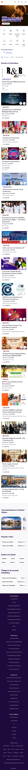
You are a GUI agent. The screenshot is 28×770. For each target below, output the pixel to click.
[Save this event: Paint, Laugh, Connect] (21, 460)
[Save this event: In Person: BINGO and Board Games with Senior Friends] (21, 403)
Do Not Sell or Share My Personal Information (14, 763)
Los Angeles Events (14, 705)
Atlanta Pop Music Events (14, 691)
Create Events (14, 599)
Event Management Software (14, 655)
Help (12, 749)
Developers (16, 752)
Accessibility (15, 756)
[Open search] (15, 2)
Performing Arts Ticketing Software (14, 641)
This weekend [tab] (19, 57)
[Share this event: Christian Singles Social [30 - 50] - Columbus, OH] (24, 432)
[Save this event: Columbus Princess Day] (21, 131)
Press (21, 749)
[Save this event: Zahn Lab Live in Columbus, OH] (21, 241)
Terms (4, 756)
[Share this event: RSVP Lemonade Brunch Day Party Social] (24, 375)
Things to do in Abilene (7, 542)
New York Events (14, 695)
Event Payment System (14, 648)
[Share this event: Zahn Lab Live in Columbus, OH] (24, 241)
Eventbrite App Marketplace (14, 616)
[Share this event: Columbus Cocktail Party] (24, 157)
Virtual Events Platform (14, 662)
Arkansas (12, 562)
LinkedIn (14, 731)
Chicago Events (14, 698)
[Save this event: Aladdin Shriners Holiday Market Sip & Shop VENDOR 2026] (21, 347)
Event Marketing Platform (14, 605)
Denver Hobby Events (14, 688)
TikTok (14, 737)
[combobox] (14, 52)
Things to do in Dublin (7, 581)
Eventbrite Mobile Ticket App (14, 609)
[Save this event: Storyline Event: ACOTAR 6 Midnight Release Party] (20, 103)
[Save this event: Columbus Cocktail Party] (20, 157)
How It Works (6, 745)
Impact (5, 752)
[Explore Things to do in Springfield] (17, 585)
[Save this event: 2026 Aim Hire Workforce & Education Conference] (21, 293)
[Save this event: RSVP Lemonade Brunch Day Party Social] (20, 375)
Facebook (14, 727)
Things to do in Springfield (8, 585)
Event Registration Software (14, 619)
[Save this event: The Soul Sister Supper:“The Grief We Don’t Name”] (20, 319)
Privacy (9, 756)
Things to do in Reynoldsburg (9, 578)
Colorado (21, 562)
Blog (9, 749)
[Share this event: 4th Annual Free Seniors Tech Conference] (24, 183)
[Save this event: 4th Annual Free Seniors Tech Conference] (21, 183)
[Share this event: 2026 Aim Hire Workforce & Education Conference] (24, 293)
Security (10, 752)
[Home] (2, 2)
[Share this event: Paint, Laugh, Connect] (24, 460)
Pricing (14, 602)
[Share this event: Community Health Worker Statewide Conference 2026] (24, 267)
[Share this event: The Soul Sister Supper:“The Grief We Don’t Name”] (24, 319)
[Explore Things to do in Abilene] (15, 541)
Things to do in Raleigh (7, 545)
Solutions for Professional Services (14, 652)
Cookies (21, 756)
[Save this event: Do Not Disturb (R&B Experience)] (21, 75)
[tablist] (12, 57)
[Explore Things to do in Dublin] (14, 581)
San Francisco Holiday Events (14, 681)
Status (21, 752)
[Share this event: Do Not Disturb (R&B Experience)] (24, 75)
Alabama (4, 558)
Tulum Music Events (14, 684)
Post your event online (14, 669)
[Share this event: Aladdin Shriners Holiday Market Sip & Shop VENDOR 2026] (24, 347)
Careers (17, 749)
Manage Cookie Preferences (13, 759)
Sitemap (14, 629)
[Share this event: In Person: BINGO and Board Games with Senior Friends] (24, 403)
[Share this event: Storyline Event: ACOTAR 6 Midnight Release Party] (24, 103)
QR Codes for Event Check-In (14, 665)
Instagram (14, 734)
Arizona (13, 558)
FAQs (14, 626)
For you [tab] (6, 57)
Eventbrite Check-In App (14, 612)
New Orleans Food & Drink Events (14, 677)
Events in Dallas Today (14, 701)
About (5, 749)
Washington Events (14, 708)
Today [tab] (12, 57)
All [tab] (2, 57)
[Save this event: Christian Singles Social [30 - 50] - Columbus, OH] (20, 432)
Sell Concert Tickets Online (14, 645)
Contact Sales (14, 720)
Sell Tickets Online (14, 638)
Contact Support (14, 717)
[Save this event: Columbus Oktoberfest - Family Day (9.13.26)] (20, 485)
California (21, 558)
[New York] (11, 529)
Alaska (3, 562)
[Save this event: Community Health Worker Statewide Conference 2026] (20, 267)
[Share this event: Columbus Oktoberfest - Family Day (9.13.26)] (24, 485)
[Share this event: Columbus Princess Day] (24, 131)
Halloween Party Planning (14, 659)
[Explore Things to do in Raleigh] (15, 545)
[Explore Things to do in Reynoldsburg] (18, 577)
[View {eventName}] (14, 71)
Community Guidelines (14, 623)
